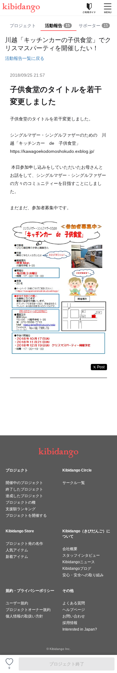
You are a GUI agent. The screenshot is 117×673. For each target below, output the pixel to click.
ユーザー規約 (17, 603)
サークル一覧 (73, 483)
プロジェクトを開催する (26, 515)
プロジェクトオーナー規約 (28, 610)
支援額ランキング (21, 509)
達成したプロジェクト (24, 496)
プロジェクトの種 (21, 502)
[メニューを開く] (108, 7)
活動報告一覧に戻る (24, 58)
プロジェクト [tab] (23, 25)
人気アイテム (17, 550)
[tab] (58, 26)
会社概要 (69, 549)
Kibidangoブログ (76, 568)
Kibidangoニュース (78, 562)
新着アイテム (17, 556)
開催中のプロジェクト (24, 483)
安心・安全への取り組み (83, 575)
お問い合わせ (73, 616)
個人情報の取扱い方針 (24, 616)
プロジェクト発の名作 (24, 543)
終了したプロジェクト (24, 489)
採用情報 (69, 623)
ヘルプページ (73, 610)
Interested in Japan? (79, 629)
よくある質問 (73, 603)
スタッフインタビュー (81, 555)
